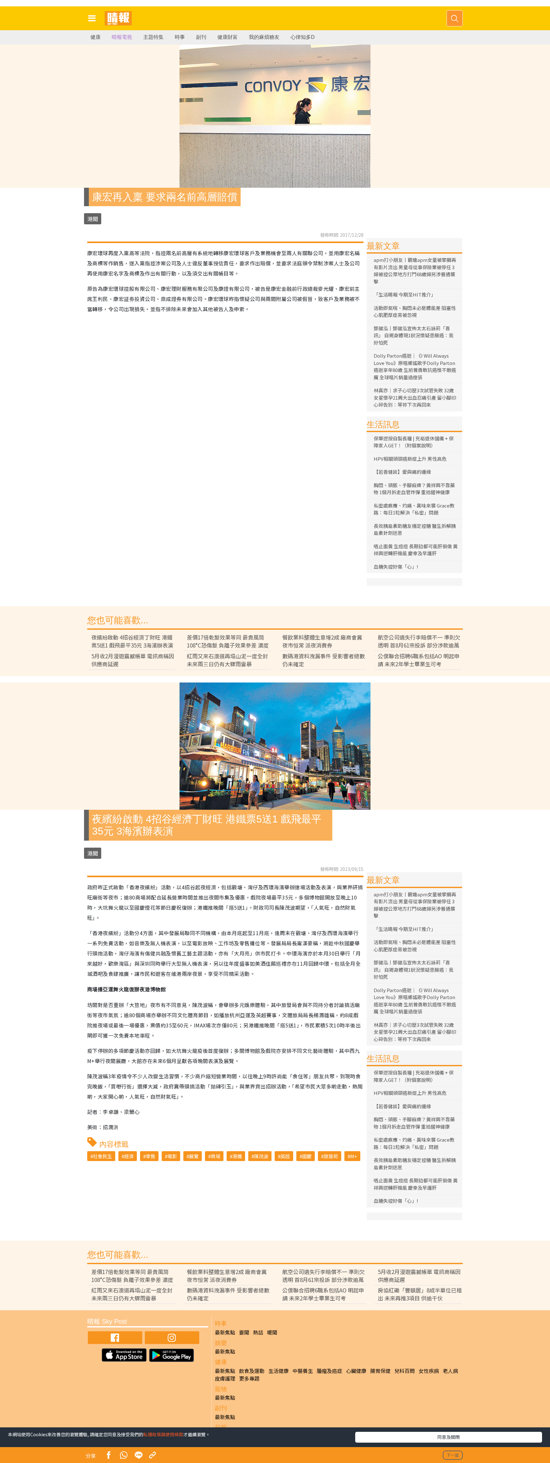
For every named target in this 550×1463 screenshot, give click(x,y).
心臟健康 (356, 1371)
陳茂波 (261, 1156)
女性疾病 (429, 1371)
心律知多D (303, 37)
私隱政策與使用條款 (163, 1434)
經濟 (129, 1156)
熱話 (258, 1332)
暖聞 (272, 1332)
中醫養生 (303, 1371)
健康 (95, 37)
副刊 (201, 37)
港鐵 (237, 1156)
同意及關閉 (448, 1437)
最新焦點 (225, 1332)
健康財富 (227, 37)
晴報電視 (122, 37)
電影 (172, 1156)
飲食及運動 (251, 1371)
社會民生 (102, 1156)
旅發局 (331, 1156)
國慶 (307, 1156)
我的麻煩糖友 (264, 37)
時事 (180, 37)
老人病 (450, 1371)
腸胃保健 (380, 1371)
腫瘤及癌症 (329, 1371)
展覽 (194, 1156)
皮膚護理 (225, 1378)
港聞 (92, 219)
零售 (150, 1156)
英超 (285, 1156)
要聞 (244, 1332)
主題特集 (153, 37)
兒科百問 (404, 1371)
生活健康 (278, 1371)
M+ (353, 1156)
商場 (215, 1156)
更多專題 (249, 1378)
